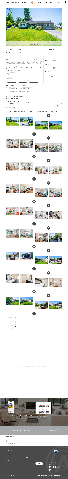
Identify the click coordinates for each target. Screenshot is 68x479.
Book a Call (53, 430)
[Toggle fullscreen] (2, 394)
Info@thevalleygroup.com (54, 457)
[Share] (1, 394)
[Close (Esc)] (0, 394)
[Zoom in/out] (3, 394)
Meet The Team (15, 2)
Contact (59, 2)
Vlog (8, 2)
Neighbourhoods (42, 2)
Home (7, 446)
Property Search (26, 446)
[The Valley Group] (33, 2)
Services (47, 446)
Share (52, 76)
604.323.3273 (10, 107)
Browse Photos (12, 81)
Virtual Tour (23, 81)
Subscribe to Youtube (42, 422)
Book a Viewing (34, 81)
